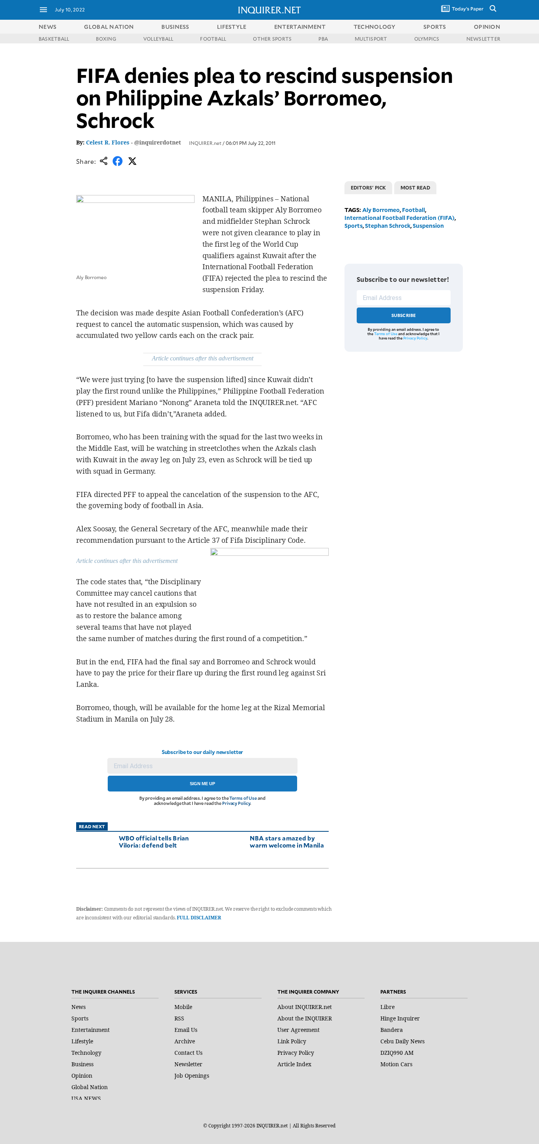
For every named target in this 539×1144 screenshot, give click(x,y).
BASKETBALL (54, 39)
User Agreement (298, 1029)
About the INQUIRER (304, 1018)
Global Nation (89, 1087)
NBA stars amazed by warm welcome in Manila (287, 841)
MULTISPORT (371, 39)
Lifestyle (82, 1041)
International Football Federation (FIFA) (399, 217)
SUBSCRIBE (403, 315)
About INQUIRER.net (304, 1007)
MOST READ (415, 187)
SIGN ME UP (202, 783)
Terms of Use (243, 798)
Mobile (183, 1007)
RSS (179, 1018)
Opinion (81, 1075)
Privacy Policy (236, 803)
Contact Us (188, 1052)
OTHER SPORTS (272, 39)
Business (82, 1064)
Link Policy (291, 1041)
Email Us (185, 1029)
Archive (184, 1041)
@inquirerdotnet (157, 142)
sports (434, 26)
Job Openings (191, 1075)
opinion (487, 26)
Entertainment (90, 1029)
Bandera (391, 1029)
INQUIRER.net (205, 143)
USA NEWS (86, 1098)
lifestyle (232, 26)
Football (413, 210)
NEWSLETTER (483, 39)
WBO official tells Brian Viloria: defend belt (154, 841)
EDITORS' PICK (368, 187)
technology (375, 26)
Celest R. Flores (107, 142)
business (175, 26)
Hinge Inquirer (400, 1018)
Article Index (294, 1064)
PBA (323, 39)
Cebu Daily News (402, 1041)
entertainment (300, 26)
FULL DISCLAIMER (199, 917)
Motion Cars (396, 1064)
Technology (86, 1052)
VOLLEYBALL (158, 39)
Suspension (428, 225)
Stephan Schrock (387, 225)
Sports (353, 225)
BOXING (106, 39)
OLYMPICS (427, 39)
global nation (109, 26)
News (47, 26)
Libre (387, 1007)
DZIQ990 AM (397, 1052)
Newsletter (188, 1064)
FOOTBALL (213, 39)
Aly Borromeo (381, 210)
